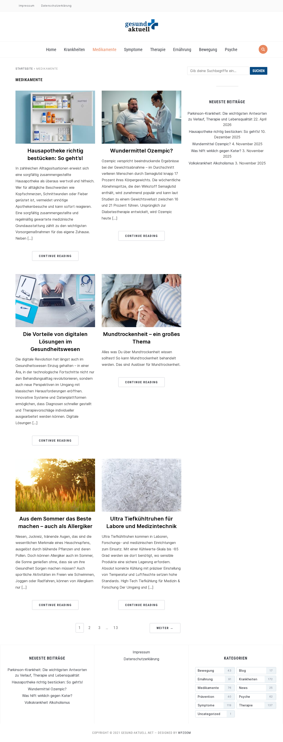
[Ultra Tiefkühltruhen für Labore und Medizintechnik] (141, 461)
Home (51, 49)
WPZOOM (184, 732)
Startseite (24, 68)
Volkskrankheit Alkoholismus (211, 163)
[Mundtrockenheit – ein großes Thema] (141, 277)
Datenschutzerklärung (56, 5)
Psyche (231, 49)
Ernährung (182, 49)
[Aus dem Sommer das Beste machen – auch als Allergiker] (55, 461)
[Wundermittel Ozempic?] (141, 93)
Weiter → (165, 628)
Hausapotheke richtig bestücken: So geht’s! (224, 131)
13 (115, 627)
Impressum (26, 5)
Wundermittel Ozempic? (141, 150)
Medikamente (104, 49)
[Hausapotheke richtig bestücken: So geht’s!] (55, 93)
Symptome (133, 49)
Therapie (157, 49)
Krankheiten (74, 49)
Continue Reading (55, 256)
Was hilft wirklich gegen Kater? (216, 151)
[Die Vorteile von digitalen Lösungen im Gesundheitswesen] (55, 277)
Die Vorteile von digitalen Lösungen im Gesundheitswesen (55, 341)
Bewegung (208, 49)
